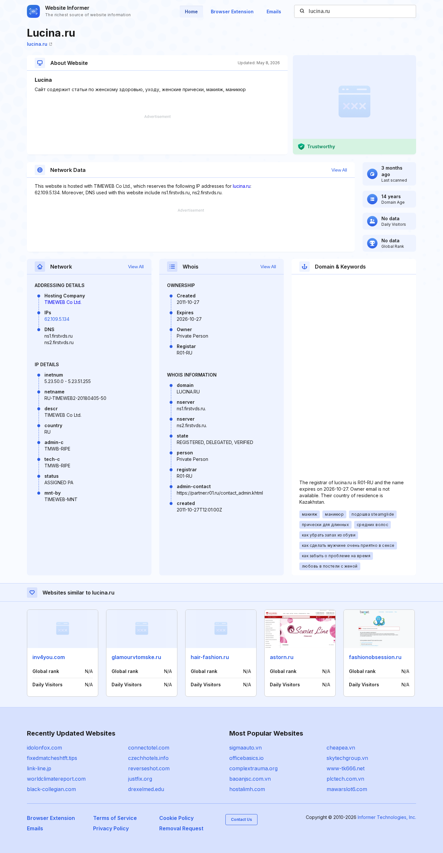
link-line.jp (39, 768)
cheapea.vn (341, 747)
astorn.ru (281, 657)
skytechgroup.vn (347, 758)
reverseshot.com (149, 768)
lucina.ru (37, 44)
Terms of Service (115, 818)
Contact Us (241, 819)
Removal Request (181, 828)
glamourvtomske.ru (136, 657)
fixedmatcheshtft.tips (52, 758)
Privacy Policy (111, 828)
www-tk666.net (346, 768)
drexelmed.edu (146, 789)
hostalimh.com (247, 789)
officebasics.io (246, 758)
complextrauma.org (253, 768)
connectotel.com (148, 747)
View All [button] (339, 170)
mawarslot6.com (347, 789)
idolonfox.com (44, 747)
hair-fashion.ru (210, 657)
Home (191, 11)
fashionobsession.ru (375, 657)
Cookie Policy (176, 818)
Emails (274, 11)
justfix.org (140, 778)
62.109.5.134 (56, 319)
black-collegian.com (51, 789)
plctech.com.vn (345, 778)
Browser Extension (232, 11)
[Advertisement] (157, 134)
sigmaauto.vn (245, 747)
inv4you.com (48, 657)
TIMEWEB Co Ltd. (62, 302)
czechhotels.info (148, 758)
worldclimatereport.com (56, 778)
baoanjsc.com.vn (250, 778)
